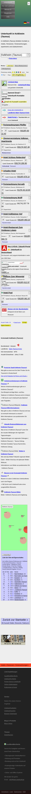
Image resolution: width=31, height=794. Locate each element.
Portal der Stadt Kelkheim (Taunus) (15, 367)
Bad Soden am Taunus (21, 576)
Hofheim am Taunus (22, 538)
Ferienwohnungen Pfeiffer (14, 125)
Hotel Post (7, 293)
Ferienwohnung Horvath (14, 184)
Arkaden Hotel (9, 171)
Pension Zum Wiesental (13, 276)
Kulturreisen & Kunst (10, 687)
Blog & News (8, 723)
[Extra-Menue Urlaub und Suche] (28, 3)
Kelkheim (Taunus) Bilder (12, 492)
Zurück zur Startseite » (15, 621)
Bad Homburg (18, 574)
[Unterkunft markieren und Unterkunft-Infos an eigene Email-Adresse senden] (16, 262)
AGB (24, 792)
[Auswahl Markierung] (29, 124)
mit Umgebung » (18, 75)
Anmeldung (5, 792)
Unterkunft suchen (9, 711)
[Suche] (28, 54)
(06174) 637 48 (23, 147)
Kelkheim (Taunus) (27, 527)
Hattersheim (18, 583)
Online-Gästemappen (10, 684)
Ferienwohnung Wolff (12, 198)
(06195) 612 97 (23, 282)
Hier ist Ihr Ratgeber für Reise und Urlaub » (14, 376)
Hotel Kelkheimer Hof (12, 214)
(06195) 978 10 (23, 177)
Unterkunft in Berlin (10, 679)
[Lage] (10, 131)
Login (11, 792)
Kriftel (16, 591)
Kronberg (17, 593)
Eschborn (17, 579)
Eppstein (20, 529)
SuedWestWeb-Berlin (11, 676)
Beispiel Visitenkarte (10, 713)
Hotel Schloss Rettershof (14, 157)
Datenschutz (18, 792)
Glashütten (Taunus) (23, 516)
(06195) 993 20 (23, 220)
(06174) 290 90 (20, 163)
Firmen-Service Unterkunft (12, 681)
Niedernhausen (11, 525)
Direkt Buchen (8, 735)
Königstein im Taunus (21, 595)
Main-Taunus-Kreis (15, 349)
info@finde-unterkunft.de (16, 779)
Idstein (5, 512)
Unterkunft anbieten (10, 708)
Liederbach (17, 597)
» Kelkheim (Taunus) (20, 589)
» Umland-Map (6, 554)
